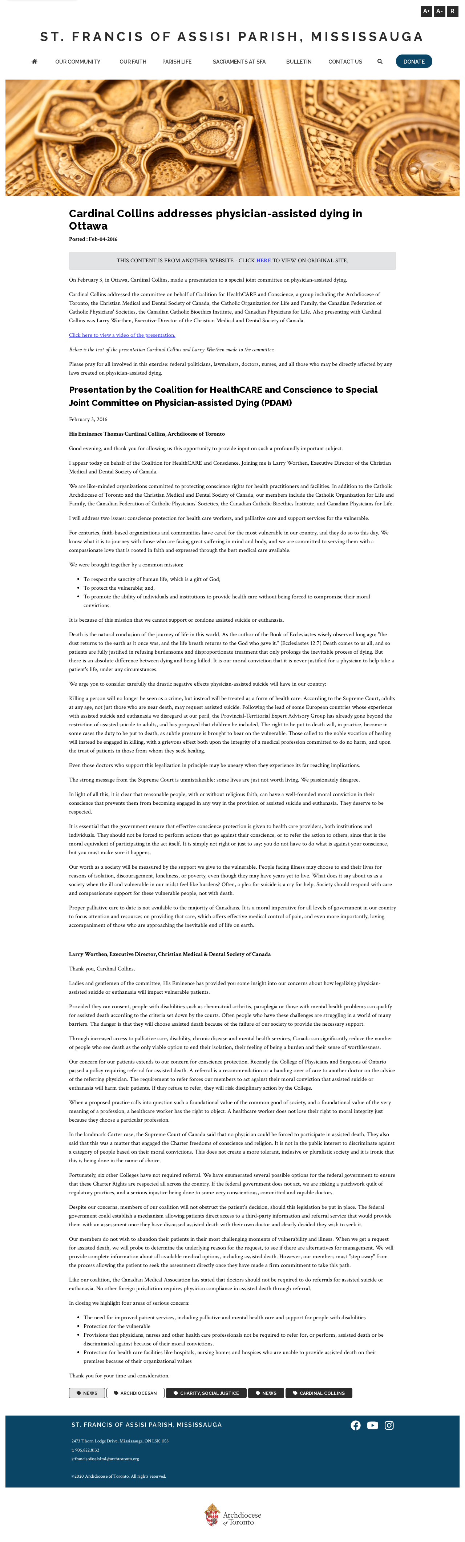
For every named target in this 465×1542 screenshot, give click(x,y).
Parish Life (176, 62)
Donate (414, 62)
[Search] (380, 62)
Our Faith (133, 62)
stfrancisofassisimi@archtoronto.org (105, 1459)
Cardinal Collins (321, 1393)
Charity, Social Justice (208, 1393)
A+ (426, 11)
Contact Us (345, 62)
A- (439, 11)
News (89, 1393)
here (263, 261)
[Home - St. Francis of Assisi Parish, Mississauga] (34, 62)
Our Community (77, 62)
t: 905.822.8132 (85, 1450)
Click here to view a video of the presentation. (122, 335)
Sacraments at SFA (239, 62)
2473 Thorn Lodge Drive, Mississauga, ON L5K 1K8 (120, 1441)
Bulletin (299, 62)
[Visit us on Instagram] (389, 1426)
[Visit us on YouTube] (373, 1426)
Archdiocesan (137, 1393)
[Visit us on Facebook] (356, 1426)
